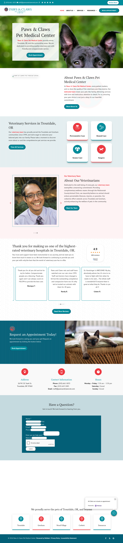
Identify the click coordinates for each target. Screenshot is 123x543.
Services (80, 10)
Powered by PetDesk (43, 538)
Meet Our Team (71, 208)
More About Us (71, 106)
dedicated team (70, 92)
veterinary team (17, 132)
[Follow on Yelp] (109, 538)
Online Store (113, 3)
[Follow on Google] (113, 538)
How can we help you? (35, 435)
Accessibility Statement (69, 538)
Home (62, 10)
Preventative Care (77, 136)
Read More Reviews (61, 311)
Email (28, 427)
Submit (31, 449)
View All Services (17, 147)
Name (28, 419)
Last (42, 424)
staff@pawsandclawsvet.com (64, 389)
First (42, 421)
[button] (114, 513)
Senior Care (77, 158)
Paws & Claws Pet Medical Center (30, 40)
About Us (69, 10)
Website (29, 438)
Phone (28, 430)
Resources (91, 10)
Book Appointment (109, 10)
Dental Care (101, 136)
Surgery (101, 158)
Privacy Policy (55, 538)
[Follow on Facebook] (105, 538)
